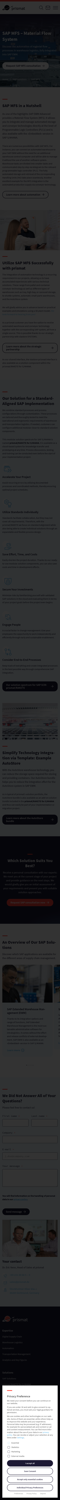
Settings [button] (20, 1437)
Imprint (43, 1493)
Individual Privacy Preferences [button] (30, 1487)
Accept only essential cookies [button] (30, 1479)
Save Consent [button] (30, 1471)
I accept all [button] (30, 1463)
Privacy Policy (32, 1493)
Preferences (18, 1493)
